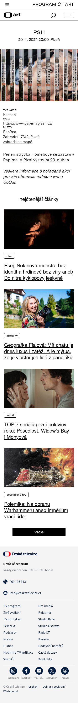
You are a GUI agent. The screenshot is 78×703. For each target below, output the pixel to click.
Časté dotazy (47, 652)
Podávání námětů (50, 646)
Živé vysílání (11, 612)
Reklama (44, 612)
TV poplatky (12, 619)
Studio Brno (46, 619)
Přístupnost (10, 691)
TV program (11, 606)
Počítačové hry (16, 494)
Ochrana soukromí (54, 686)
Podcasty (9, 632)
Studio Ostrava (48, 626)
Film (9, 256)
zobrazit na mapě (17, 141)
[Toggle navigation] (7, 5)
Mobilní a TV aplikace (18, 652)
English (33, 686)
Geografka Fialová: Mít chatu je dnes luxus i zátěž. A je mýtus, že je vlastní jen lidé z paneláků (38, 351)
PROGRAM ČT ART (53, 4)
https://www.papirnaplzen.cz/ (28, 123)
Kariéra (43, 639)
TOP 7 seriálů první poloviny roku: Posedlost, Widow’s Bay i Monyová (36, 430)
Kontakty (45, 659)
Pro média (45, 606)
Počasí (8, 639)
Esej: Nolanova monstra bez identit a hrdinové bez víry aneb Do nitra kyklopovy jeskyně (38, 271)
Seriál (10, 415)
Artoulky (12, 335)
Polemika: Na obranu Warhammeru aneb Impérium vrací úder (36, 510)
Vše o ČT (9, 659)
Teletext (9, 626)
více (39, 531)
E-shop (8, 646)
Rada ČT (44, 632)
